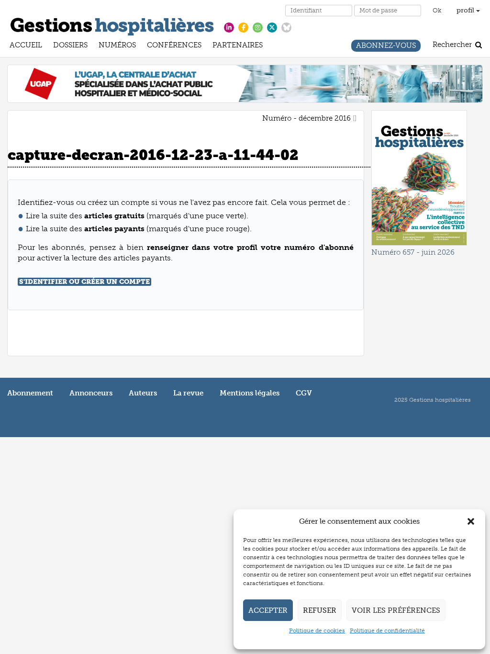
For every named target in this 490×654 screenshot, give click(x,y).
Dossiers (70, 46)
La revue (188, 393)
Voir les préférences (396, 610)
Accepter (268, 610)
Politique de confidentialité (387, 630)
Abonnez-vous (386, 46)
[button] (471, 521)
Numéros (117, 46)
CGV (304, 393)
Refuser (319, 610)
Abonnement (30, 393)
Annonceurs (90, 393)
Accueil (26, 46)
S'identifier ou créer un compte (84, 282)
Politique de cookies (317, 630)
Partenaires (237, 46)
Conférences (174, 46)
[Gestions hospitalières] (112, 25)
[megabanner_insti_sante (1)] (245, 83)
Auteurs (143, 393)
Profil (466, 10)
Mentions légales (249, 393)
